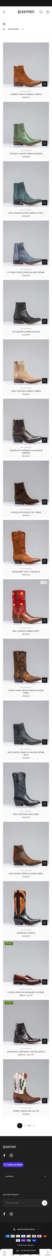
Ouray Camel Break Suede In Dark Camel (26, 691)
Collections (13, 29)
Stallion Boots (26, 91)
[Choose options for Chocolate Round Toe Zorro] (44, 502)
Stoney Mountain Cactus (26, 1111)
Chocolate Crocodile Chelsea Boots (26, 1051)
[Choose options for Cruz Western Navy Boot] (44, 804)
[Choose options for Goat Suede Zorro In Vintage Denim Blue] (44, 742)
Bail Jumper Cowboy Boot (26, 631)
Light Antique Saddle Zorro (26, 391)
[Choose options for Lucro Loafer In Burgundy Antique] (44, 982)
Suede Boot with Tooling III (26, 571)
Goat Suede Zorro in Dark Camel (26, 873)
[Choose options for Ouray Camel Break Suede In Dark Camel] (44, 680)
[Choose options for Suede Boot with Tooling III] (44, 561)
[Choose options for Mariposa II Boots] (44, 922)
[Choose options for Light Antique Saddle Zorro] (44, 380)
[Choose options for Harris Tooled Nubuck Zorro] (44, 84)
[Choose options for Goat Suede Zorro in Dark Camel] (44, 863)
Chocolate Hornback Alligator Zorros (26, 451)
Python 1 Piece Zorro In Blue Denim (25, 272)
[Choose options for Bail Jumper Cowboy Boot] (44, 620)
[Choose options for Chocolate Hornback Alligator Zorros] (44, 440)
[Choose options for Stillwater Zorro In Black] (44, 321)
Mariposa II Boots (26, 933)
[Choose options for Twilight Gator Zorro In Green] (44, 143)
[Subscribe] (44, 1203)
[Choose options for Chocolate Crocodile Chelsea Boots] (44, 1041)
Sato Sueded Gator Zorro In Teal (26, 213)
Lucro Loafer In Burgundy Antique (26, 992)
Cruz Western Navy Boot (26, 814)
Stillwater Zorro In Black (26, 331)
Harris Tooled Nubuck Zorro (26, 94)
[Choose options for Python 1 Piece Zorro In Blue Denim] (44, 262)
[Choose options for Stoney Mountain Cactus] (44, 1100)
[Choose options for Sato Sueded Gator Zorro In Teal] (44, 202)
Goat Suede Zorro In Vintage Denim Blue (26, 753)
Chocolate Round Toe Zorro (26, 512)
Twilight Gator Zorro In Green (26, 153)
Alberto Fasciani (26, 989)
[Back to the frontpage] (4, 29)
